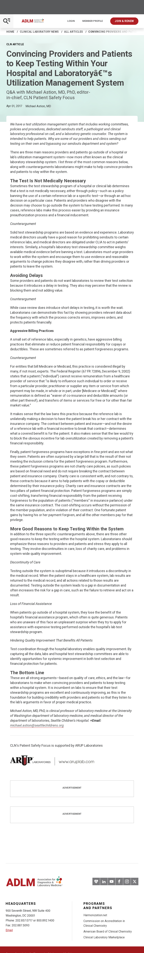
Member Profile (92, 21)
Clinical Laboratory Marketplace (104, 937)
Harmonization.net (95, 915)
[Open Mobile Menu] (6, 21)
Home (10, 31)
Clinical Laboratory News (39, 31)
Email (9, 930)
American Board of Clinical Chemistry (107, 931)
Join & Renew (124, 21)
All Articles (73, 31)
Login (71, 21)
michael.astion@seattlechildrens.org (37, 725)
